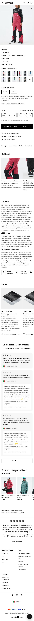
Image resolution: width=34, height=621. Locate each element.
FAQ (3, 556)
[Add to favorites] (31, 8)
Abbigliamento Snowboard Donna (11, 510)
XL (31, 115)
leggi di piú (10, 273)
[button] (17, 617)
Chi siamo (5, 582)
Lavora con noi (6, 588)
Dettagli (3, 146)
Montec (22, 513)
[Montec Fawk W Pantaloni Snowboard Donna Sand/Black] (25, 79)
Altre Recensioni (17, 461)
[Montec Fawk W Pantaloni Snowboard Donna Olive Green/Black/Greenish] (9, 79)
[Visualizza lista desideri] (27, 2)
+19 (30, 79)
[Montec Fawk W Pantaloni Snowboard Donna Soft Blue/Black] (25, 73)
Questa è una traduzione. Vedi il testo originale (16, 403)
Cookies (20, 561)
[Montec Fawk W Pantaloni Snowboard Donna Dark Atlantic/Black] (9, 73)
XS (9, 115)
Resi (3, 562)
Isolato (5, 92)
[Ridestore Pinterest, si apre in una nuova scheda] (21, 595)
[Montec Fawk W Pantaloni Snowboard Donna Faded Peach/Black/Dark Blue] (19, 79)
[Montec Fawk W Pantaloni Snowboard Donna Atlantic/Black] (14, 79)
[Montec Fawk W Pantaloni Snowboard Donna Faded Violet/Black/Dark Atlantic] (3, 79)
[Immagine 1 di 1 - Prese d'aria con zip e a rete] (12, 168)
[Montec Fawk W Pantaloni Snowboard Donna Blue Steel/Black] (30, 73)
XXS (4, 115)
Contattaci (5, 553)
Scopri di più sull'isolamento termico (12, 104)
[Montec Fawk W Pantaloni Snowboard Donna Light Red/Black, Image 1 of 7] (17, 25)
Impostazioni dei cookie (23, 565)
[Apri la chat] (29, 616)
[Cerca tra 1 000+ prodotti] (24, 3)
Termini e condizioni (24, 553)
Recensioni (28, 146)
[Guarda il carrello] (31, 2)
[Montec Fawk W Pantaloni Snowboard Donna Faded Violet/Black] (14, 73)
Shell (14, 92)
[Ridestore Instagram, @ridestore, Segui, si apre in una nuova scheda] (17, 595)
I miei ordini (5, 559)
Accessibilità (22, 569)
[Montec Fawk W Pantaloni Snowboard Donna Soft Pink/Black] (3, 73)
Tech (20, 146)
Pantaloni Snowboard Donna (10, 513)
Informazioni (12, 146)
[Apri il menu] (2, 2)
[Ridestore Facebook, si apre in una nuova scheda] (12, 595)
